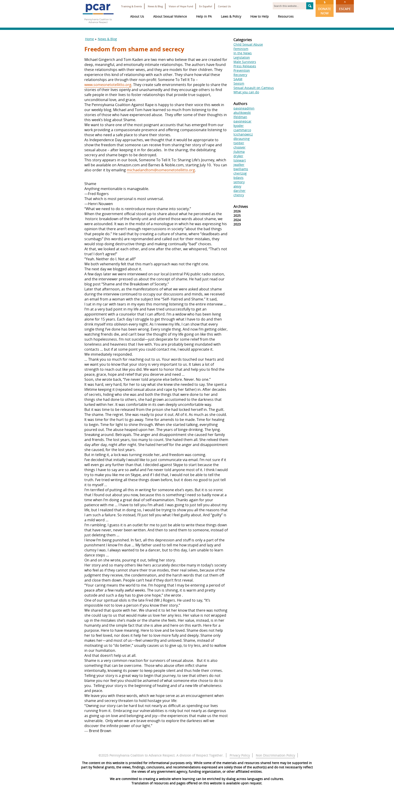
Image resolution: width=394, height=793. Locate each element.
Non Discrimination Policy (275, 755)
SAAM (237, 79)
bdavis (238, 177)
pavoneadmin (243, 108)
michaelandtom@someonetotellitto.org (161, 169)
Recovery (240, 75)
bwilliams (240, 169)
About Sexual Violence (170, 16)
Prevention (241, 70)
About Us (137, 16)
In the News (242, 53)
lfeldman (240, 117)
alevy (237, 186)
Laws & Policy (231, 16)
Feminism (240, 49)
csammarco (242, 130)
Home (89, 39)
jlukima (239, 151)
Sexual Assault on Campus (253, 88)
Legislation (241, 57)
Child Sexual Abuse (248, 44)
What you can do (246, 92)
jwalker (238, 164)
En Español (205, 6)
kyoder (238, 125)
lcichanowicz (243, 134)
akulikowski (242, 112)
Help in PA (204, 16)
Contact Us (224, 6)
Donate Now (324, 7)
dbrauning (241, 138)
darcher (239, 190)
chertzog (240, 173)
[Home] (98, 25)
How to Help (259, 16)
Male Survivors (244, 62)
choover (239, 147)
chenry (238, 195)
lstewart (239, 160)
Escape (345, 5)
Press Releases (244, 66)
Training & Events (131, 6)
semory (239, 182)
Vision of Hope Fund (181, 6)
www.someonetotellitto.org (107, 84)
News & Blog (155, 6)
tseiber (238, 143)
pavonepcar (242, 121)
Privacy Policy (240, 755)
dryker (238, 156)
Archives (240, 206)
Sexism (238, 83)
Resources (286, 16)
